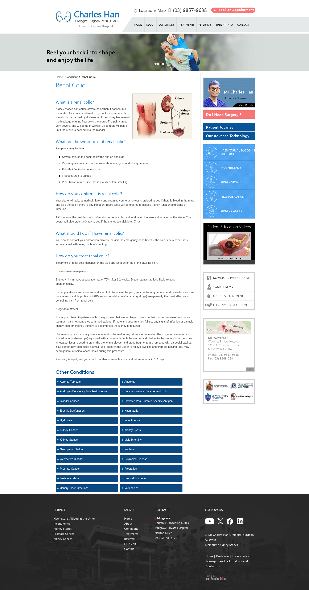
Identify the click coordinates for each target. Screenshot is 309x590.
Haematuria (131, 410)
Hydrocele (66, 420)
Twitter (220, 520)
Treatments (186, 24)
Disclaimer (222, 556)
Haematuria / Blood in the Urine (238, 152)
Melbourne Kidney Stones (221, 545)
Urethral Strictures (135, 478)
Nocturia (129, 449)
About (150, 24)
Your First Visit (224, 287)
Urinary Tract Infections (74, 488)
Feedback (225, 561)
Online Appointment (228, 296)
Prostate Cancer (70, 468)
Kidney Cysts (132, 430)
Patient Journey (220, 127)
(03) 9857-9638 (190, 10)
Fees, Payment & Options (230, 305)
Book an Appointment (236, 10)
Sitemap (211, 561)
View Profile (246, 105)
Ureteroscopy (64, 334)
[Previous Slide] (248, 369)
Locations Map (152, 10)
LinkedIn (242, 520)
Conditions (166, 24)
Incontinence (132, 420)
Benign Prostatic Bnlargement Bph (145, 391)
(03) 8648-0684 (224, 358)
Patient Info (224, 24)
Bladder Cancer (69, 401)
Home (138, 24)
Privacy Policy (241, 556)
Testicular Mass (69, 478)
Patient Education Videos (229, 226)
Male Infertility (133, 439)
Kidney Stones (69, 439)
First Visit (130, 544)
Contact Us (213, 566)
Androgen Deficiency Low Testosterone (83, 391)
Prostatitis (130, 468)
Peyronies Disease (135, 459)
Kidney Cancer (69, 430)
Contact (243, 24)
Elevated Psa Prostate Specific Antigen (148, 401)
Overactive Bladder (71, 459)
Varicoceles (131, 488)
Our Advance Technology (227, 135)
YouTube (209, 520)
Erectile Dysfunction (72, 410)
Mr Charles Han (238, 91)
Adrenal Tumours (70, 381)
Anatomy (129, 381)
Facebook (231, 520)
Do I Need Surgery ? (223, 114)
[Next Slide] (252, 369)
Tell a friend (240, 561)
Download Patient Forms (231, 278)
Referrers (205, 24)
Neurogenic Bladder (72, 449)
